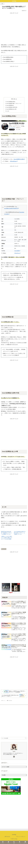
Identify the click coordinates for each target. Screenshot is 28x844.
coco (14, 751)
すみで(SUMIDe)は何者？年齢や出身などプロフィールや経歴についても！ (19, 533)
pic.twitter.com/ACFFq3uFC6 (11, 208)
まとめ (7, 111)
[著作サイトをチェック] (14, 756)
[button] (25, 738)
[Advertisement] (14, 28)
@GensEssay (13, 161)
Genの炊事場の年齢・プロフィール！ (14, 103)
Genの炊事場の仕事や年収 (11, 107)
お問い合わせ (7, 836)
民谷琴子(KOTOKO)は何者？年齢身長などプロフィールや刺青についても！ (6, 533)
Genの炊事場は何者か (10, 101)
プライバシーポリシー (20, 836)
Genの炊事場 (16, 250)
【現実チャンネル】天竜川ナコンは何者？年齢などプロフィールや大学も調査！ (6, 538)
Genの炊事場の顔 (10, 105)
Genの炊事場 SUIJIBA (19, 159)
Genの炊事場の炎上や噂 (11, 109)
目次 (12, 98)
